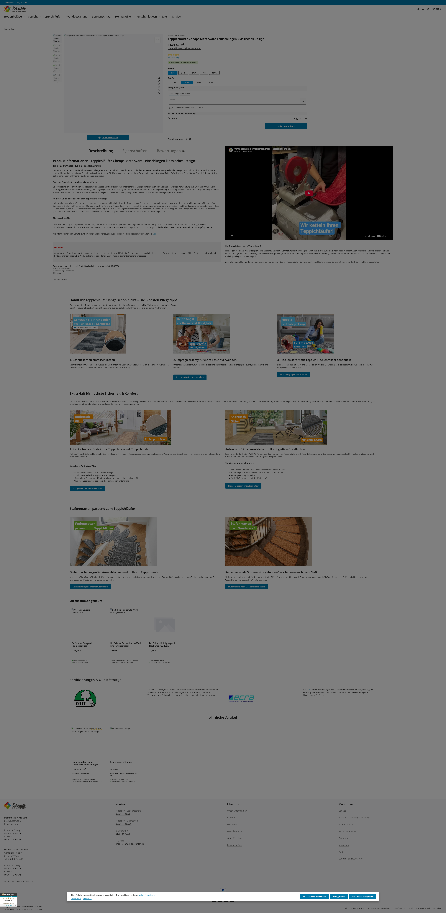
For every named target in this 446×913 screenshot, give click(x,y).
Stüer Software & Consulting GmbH (28, 909)
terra (214, 73)
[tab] (174, 94)
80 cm (211, 82)
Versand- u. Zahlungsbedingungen (355, 817)
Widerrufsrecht (346, 824)
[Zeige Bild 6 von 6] (159, 93)
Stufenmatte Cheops (121, 762)
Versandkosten (386, 908)
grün (194, 73)
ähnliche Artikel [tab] (223, 717)
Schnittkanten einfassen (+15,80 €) (188, 107)
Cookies (342, 810)
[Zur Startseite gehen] (15, 9)
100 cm (174, 82)
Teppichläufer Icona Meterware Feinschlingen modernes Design (85, 763)
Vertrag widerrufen (347, 831)
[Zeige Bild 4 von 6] (159, 87)
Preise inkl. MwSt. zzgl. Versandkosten (184, 48)
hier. (154, 234)
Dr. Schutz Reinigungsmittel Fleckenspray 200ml (163, 644)
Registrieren (22, 2)
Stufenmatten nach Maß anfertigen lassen (246, 586)
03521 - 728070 (123, 813)
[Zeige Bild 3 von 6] (159, 84)
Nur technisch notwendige (314, 896)
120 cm (187, 82)
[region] (108, 83)
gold (183, 73)
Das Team (232, 824)
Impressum (344, 845)
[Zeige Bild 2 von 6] (159, 81)
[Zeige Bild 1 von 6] (159, 78)
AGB (341, 851)
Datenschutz (345, 838)
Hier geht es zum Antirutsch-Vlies (87, 488)
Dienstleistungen (235, 831)
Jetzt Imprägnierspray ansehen (190, 377)
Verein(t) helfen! (234, 838)
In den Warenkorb (286, 126)
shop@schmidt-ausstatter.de (130, 843)
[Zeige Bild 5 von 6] (159, 90)
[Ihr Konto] (428, 9)
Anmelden (9, 2)
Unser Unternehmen (237, 810)
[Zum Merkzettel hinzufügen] (157, 40)
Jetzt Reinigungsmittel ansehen (293, 374)
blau (173, 73)
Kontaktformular (28, 881)
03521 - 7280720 (123, 823)
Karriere (231, 817)
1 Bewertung (173, 57)
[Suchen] (418, 9)
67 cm (199, 82)
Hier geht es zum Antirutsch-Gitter (243, 486)
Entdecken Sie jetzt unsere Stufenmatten (90, 586)
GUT (156, 689)
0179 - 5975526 (123, 833)
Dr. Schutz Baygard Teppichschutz (82, 644)
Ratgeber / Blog (234, 845)
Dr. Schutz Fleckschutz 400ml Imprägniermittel (125, 644)
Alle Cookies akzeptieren (362, 896)
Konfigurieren (339, 896)
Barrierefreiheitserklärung (351, 858)
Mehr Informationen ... (147, 895)
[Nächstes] (57, 82)
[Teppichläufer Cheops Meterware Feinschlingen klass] (113, 83)
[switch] (171, 108)
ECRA (309, 689)
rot (204, 73)
